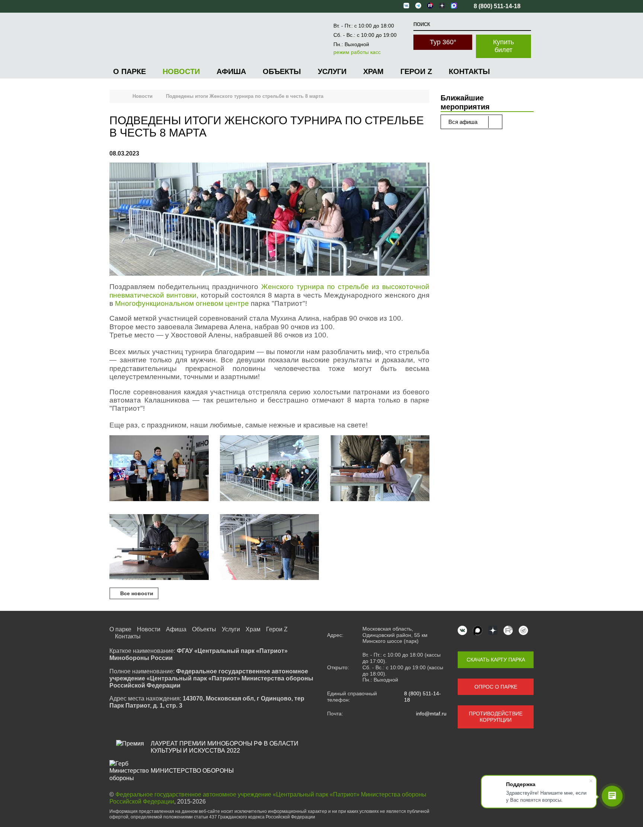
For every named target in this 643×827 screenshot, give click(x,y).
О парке (129, 71)
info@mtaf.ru (431, 714)
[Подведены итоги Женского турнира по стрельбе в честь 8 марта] (269, 220)
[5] (269, 548)
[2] (269, 469)
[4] (159, 548)
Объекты (282, 71)
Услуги (332, 71)
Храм (373, 71)
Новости (181, 71)
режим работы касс (357, 52)
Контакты (469, 71)
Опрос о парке (495, 687)
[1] (159, 469)
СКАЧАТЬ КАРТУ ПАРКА (496, 660)
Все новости (136, 593)
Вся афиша (463, 122)
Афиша (231, 71)
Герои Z (416, 71)
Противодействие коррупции (495, 717)
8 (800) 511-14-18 (422, 696)
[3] (379, 469)
